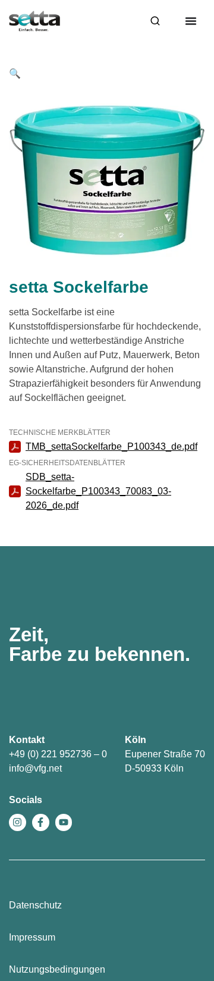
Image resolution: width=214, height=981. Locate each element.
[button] (15, 73)
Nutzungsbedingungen (57, 969)
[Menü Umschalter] (191, 21)
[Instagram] (17, 822)
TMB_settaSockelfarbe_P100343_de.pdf (111, 446)
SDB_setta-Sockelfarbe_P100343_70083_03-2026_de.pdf (98, 491)
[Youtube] (64, 822)
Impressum (32, 937)
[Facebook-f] (40, 822)
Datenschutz (35, 905)
